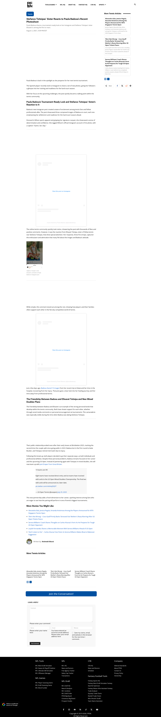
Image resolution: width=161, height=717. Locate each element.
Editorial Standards (120, 666)
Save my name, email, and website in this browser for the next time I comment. (82, 636)
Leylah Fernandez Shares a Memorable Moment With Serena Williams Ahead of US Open (60, 528)
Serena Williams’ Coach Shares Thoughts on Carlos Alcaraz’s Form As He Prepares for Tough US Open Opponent (85, 574)
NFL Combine (66, 691)
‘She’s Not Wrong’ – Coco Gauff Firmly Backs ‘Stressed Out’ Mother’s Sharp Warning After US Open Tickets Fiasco (61, 574)
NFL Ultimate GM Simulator (44, 671)
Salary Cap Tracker (67, 673)
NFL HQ (64, 666)
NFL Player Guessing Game (44, 683)
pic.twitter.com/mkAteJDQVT (46, 486)
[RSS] (80, 710)
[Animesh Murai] (29, 541)
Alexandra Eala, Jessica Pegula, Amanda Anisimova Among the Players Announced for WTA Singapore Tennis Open (36, 574)
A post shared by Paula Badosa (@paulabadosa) (61, 222)
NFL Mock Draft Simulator (43, 666)
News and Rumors (67, 668)
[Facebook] (117, 86)
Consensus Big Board (68, 698)
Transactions (66, 676)
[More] (130, 86)
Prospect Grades (67, 701)
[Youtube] (97, 710)
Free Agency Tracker (68, 671)
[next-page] (30, 582)
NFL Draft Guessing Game (43, 685)
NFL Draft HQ (66, 686)
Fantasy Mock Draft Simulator (97, 683)
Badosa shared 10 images (50, 388)
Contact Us (117, 671)
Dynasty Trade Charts (95, 693)
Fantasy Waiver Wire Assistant (97, 688)
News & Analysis (67, 688)
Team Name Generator (95, 701)
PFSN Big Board (67, 696)
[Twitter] (121, 86)
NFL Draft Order (67, 693)
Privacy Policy (118, 673)
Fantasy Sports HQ (94, 681)
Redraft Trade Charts (94, 696)
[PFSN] (41, 4)
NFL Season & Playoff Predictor (45, 668)
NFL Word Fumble (41, 688)
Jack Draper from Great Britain (51, 464)
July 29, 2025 (62, 492)
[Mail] (75, 710)
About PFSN (118, 668)
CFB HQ (90, 666)
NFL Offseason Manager (43, 673)
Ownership (117, 676)
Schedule (91, 671)
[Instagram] (69, 710)
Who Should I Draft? (94, 698)
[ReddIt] (126, 86)
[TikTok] (86, 710)
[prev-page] (27, 582)
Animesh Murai (48, 541)
